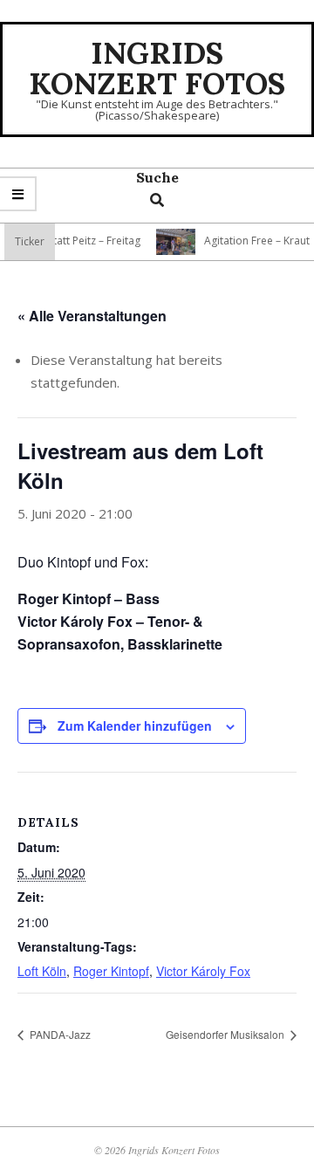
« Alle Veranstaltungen (92, 316)
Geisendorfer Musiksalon (226, 1034)
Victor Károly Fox (203, 971)
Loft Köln (41, 971)
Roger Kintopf (111, 971)
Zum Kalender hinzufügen (135, 725)
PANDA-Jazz (59, 1034)
